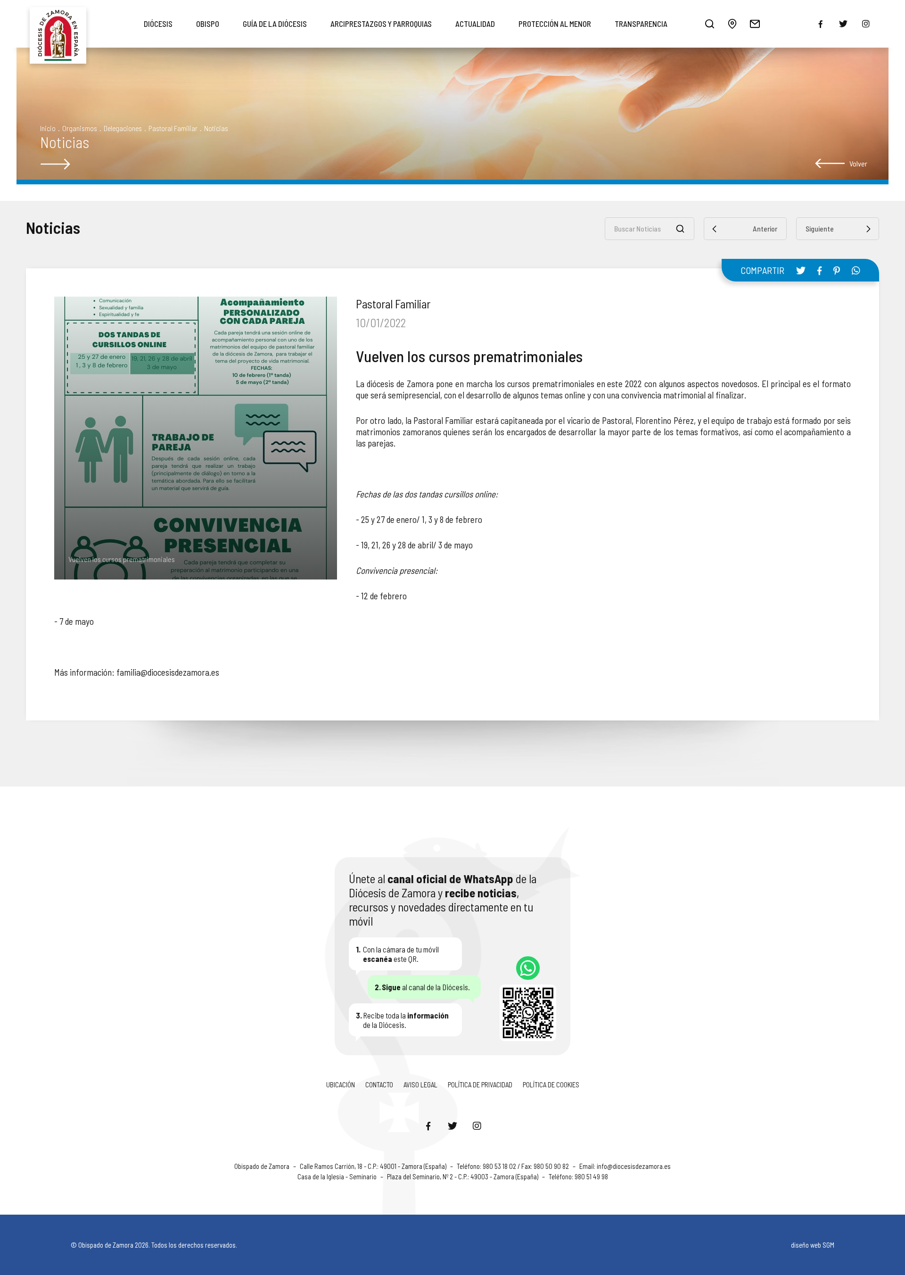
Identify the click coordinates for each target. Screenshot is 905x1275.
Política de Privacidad (480, 1084)
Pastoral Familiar (172, 128)
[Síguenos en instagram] (865, 23)
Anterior (765, 228)
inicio (48, 128)
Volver (858, 163)
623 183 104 (528, 968)
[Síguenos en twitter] (843, 23)
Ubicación (340, 1084)
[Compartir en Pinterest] (836, 270)
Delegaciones (123, 128)
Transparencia (641, 23)
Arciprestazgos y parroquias (381, 23)
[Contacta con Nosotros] (754, 23)
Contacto (379, 1084)
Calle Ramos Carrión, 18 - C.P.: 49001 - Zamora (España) (374, 1166)
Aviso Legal (420, 1084)
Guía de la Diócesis (275, 23)
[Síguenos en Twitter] (452, 1125)
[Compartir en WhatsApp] (856, 270)
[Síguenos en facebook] (820, 24)
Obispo (207, 23)
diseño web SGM (812, 1245)
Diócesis (158, 23)
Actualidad (475, 23)
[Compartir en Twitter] (801, 270)
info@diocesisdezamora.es (634, 1166)
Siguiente (820, 228)
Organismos (79, 128)
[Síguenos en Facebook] (428, 1125)
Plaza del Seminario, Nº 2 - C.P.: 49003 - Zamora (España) (463, 1176)
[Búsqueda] (709, 23)
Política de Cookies (551, 1084)
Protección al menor (554, 23)
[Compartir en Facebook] (819, 270)
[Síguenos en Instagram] (477, 1125)
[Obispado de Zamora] (58, 23)
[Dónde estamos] (732, 23)
